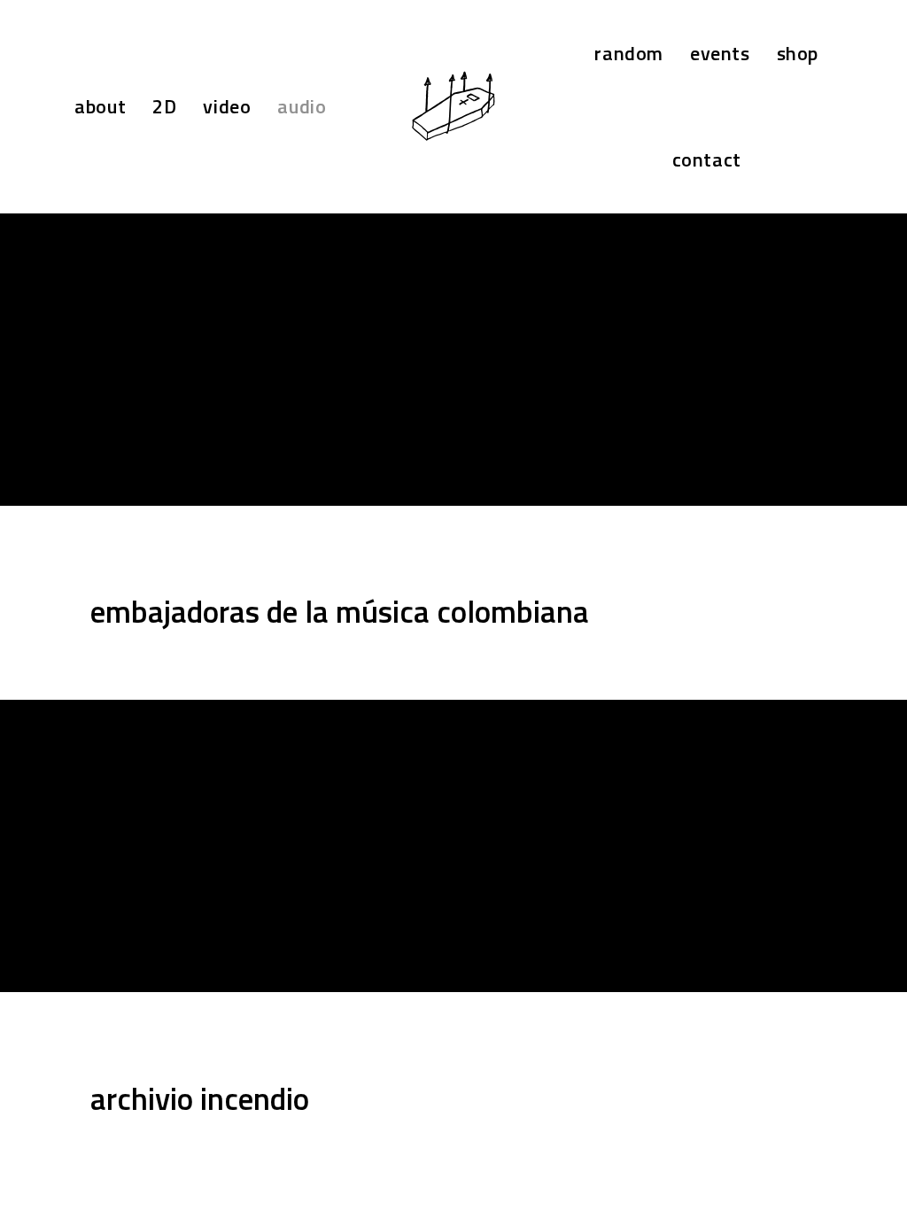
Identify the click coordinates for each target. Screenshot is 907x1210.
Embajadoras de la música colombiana (339, 611)
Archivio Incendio (199, 1098)
